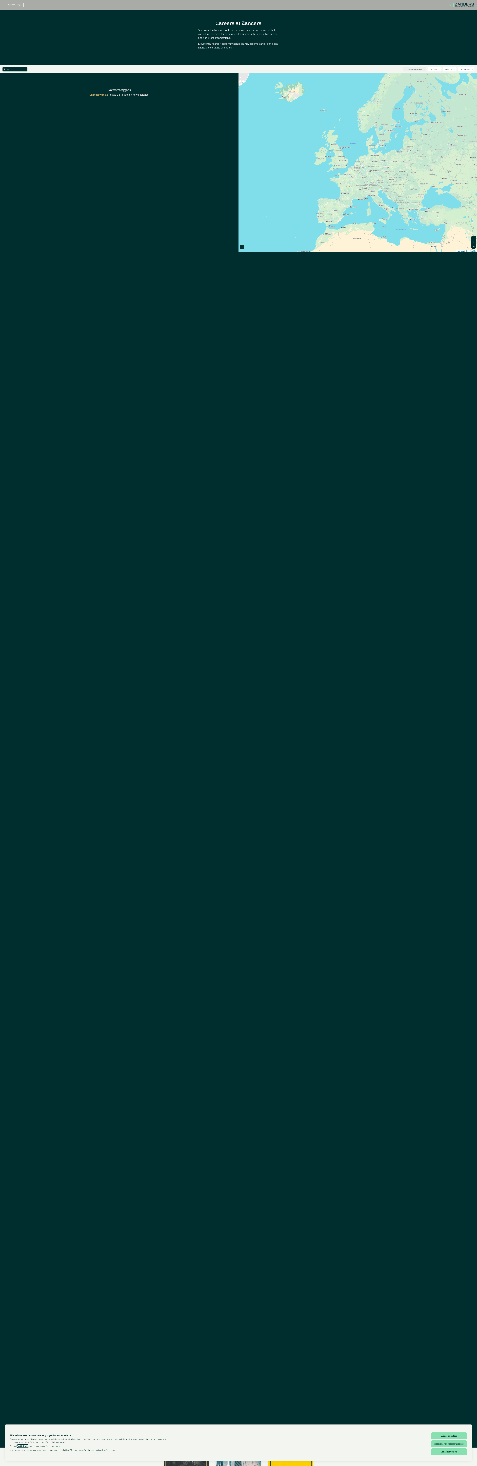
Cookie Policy (23, 1446)
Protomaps (460, 251)
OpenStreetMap (471, 251)
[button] (28, 4)
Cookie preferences (449, 1451)
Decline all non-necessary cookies (449, 1444)
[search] (15, 69)
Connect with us (98, 94)
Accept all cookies (449, 1436)
